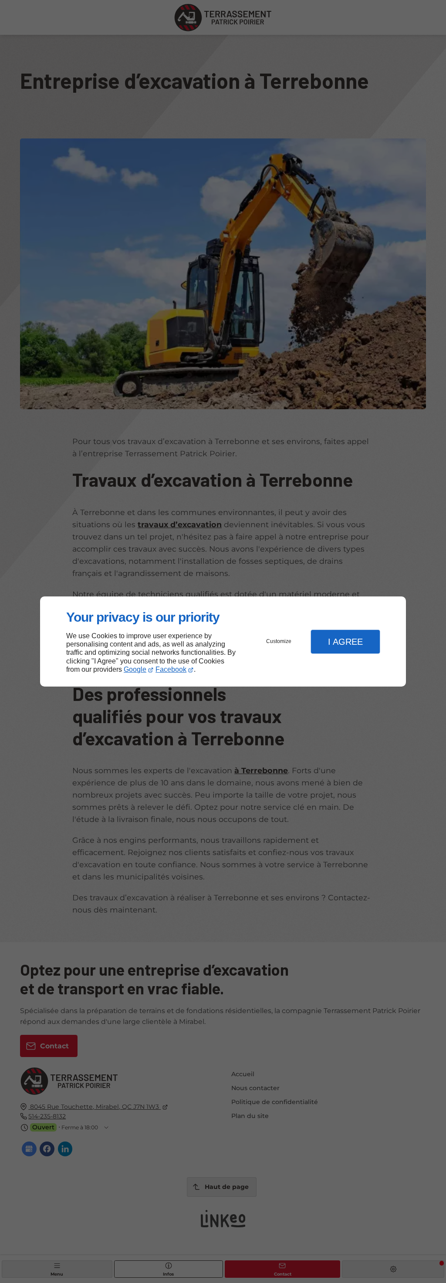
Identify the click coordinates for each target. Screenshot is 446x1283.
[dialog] (223, 641)
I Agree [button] (345, 642)
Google (135, 669)
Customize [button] (278, 641)
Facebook (170, 669)
